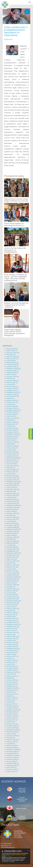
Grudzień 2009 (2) (12, 726)
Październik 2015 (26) (13, 601)
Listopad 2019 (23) (12, 503)
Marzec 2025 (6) (12, 382)
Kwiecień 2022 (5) (12, 446)
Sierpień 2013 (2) (12, 652)
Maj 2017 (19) (10, 563)
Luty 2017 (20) (11, 569)
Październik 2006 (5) (13, 755)
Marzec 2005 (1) (11, 771)
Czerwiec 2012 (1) (12, 676)
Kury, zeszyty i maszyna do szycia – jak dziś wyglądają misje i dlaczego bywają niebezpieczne (15, 277)
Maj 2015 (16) (10, 611)
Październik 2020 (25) (13, 482)
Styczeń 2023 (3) (12, 428)
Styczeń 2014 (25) (12, 642)
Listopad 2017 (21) (12, 551)
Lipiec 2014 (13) (11, 630)
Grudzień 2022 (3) (12, 430)
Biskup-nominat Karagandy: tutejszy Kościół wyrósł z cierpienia (16, 305)
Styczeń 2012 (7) (11, 682)
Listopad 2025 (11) (12, 366)
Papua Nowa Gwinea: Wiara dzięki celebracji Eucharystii (16, 200)
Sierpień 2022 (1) (12, 438)
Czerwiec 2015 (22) (12, 609)
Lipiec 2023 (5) (11, 416)
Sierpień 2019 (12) (12, 509)
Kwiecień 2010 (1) (12, 718)
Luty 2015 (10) (11, 616)
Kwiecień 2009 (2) (12, 740)
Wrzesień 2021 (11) (12, 460)
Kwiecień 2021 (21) (12, 470)
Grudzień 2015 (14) (12, 597)
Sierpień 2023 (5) (12, 414)
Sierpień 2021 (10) (12, 462)
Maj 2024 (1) (10, 398)
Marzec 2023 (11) (12, 424)
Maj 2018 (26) (10, 539)
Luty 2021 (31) (10, 474)
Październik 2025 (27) (13, 368)
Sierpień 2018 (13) (12, 533)
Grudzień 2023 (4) (12, 408)
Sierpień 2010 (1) (12, 714)
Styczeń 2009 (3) (12, 745)
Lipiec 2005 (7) (11, 767)
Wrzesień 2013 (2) (12, 650)
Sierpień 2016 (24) (12, 581)
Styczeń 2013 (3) (11, 666)
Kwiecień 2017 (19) (12, 565)
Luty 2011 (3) (10, 702)
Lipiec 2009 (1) (11, 734)
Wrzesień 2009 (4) (12, 732)
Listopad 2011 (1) (11, 686)
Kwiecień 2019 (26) (12, 517)
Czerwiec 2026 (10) (12, 353)
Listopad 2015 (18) (12, 599)
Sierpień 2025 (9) (12, 372)
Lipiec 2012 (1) (11, 674)
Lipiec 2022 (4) (11, 440)
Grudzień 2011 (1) (12, 684)
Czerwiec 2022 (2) (12, 442)
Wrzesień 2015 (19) (12, 603)
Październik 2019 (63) (13, 505)
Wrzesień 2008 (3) (12, 751)
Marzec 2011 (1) (11, 700)
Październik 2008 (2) (13, 749)
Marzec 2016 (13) (12, 591)
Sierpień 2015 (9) (12, 605)
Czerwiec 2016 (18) (12, 585)
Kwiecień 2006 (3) (12, 759)
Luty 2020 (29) (11, 497)
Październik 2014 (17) (13, 624)
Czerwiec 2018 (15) (12, 537)
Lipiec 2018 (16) (11, 535)
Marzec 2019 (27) (12, 519)
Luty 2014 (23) (11, 640)
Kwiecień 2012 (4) (12, 680)
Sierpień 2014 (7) (12, 628)
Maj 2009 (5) (10, 738)
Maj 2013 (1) (10, 658)
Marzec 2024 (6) (12, 402)
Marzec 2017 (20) (12, 567)
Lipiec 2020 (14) (11, 488)
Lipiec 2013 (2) (11, 654)
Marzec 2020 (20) (12, 495)
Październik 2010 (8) (13, 710)
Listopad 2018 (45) (12, 527)
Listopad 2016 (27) (12, 575)
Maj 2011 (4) (10, 696)
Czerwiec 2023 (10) (12, 418)
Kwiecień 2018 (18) (12, 541)
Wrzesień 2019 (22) (12, 507)
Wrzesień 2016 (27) (12, 579)
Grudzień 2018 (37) (12, 525)
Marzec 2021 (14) (12, 472)
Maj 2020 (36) (11, 491)
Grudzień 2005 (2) (12, 763)
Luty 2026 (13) (11, 361)
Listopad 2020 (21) (12, 480)
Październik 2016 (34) (13, 577)
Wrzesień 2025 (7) (12, 370)
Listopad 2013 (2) (12, 646)
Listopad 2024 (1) (12, 390)
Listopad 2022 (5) (12, 432)
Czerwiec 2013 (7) (12, 656)
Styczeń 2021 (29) (12, 476)
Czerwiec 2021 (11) (12, 466)
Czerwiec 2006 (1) (12, 757)
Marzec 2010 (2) (11, 720)
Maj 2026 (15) (10, 354)
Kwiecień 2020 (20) (13, 493)
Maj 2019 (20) (10, 515)
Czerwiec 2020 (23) (13, 489)
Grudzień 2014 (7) (12, 620)
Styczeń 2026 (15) (12, 362)
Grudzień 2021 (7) (12, 454)
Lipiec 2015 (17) (11, 607)
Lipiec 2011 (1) (11, 692)
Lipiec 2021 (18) (11, 464)
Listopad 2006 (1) (12, 753)
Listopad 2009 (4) (12, 728)
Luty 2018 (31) (11, 545)
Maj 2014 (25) (10, 634)
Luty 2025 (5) (10, 384)
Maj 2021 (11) (10, 468)
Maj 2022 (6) (10, 444)
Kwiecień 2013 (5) (12, 660)
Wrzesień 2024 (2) (12, 394)
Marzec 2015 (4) (11, 615)
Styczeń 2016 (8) (12, 595)
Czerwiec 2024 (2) (12, 396)
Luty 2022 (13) (11, 450)
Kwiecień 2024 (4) (12, 400)
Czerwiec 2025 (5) (12, 376)
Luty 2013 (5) (10, 664)
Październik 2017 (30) (13, 553)
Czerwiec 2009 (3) (12, 736)
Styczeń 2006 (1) (12, 761)
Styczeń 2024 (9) (12, 406)
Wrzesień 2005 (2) (12, 765)
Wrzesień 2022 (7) (12, 436)
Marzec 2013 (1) (11, 662)
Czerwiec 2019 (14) (12, 513)
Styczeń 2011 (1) (11, 704)
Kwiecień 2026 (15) (12, 357)
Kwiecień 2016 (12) (12, 589)
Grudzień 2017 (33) (12, 549)
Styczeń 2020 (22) (12, 499)
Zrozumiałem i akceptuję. (8, 861)
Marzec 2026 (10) (12, 358)
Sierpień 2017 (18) (12, 557)
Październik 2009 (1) (13, 730)
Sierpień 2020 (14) (12, 485)
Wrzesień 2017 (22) (12, 555)
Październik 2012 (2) (13, 672)
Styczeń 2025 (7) (12, 386)
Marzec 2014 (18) (12, 638)
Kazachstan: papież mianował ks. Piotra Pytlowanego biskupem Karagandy (14, 332)
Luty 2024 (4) (10, 404)
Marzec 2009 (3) (12, 742)
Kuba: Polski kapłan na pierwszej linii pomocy (14, 224)
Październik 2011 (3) (13, 688)
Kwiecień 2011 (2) (12, 698)
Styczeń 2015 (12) (12, 618)
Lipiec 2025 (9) (11, 374)
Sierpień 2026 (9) (12, 349)
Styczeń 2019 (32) (12, 523)
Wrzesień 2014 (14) (12, 626)
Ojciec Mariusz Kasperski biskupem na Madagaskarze (15, 250)
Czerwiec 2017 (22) (12, 561)
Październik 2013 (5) (13, 648)
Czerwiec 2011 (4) (12, 694)
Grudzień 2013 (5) (12, 644)
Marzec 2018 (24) (12, 543)
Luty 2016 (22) (11, 593)
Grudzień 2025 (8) (12, 364)
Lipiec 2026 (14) (11, 351)
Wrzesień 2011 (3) (12, 690)
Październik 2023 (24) (13, 410)
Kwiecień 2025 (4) (12, 380)
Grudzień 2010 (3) (12, 706)
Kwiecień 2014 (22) (12, 636)
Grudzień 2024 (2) (12, 388)
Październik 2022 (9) (13, 434)
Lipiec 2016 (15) (11, 583)
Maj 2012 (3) (10, 678)
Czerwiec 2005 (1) (12, 769)
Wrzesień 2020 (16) (12, 484)
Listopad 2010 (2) (12, 708)
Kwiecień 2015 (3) (12, 613)
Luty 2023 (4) (10, 426)
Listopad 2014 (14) (12, 622)
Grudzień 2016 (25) (12, 573)
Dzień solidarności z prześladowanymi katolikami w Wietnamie (15, 31)
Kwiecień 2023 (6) (12, 422)
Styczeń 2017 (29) (12, 571)
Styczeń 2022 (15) (12, 452)
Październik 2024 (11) (13, 392)
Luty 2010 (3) (10, 722)
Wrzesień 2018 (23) (12, 531)
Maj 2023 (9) (10, 420)
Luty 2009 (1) (10, 744)
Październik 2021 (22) (13, 458)
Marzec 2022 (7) (12, 448)
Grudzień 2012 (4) (12, 668)
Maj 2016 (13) (10, 587)
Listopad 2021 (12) (12, 456)
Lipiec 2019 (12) (11, 511)
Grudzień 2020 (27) (12, 478)
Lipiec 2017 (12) (11, 559)
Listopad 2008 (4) (12, 748)
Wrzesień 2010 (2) (12, 712)
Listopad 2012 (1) (12, 670)
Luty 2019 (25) (11, 521)
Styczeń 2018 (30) (12, 547)
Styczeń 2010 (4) (12, 724)
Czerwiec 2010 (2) (12, 716)
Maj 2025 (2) (10, 378)
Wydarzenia (8, 39)
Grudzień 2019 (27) (12, 501)
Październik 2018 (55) (13, 529)
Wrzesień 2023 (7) (12, 412)
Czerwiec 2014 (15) (12, 632)
